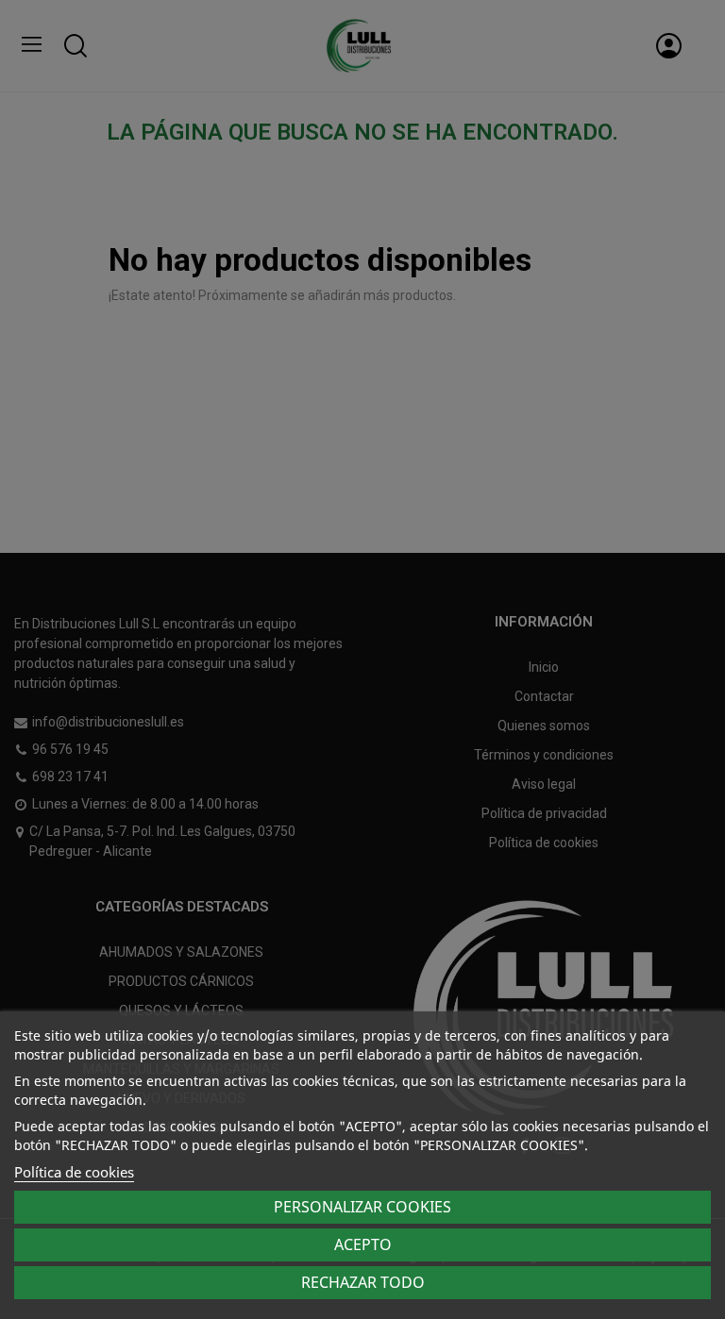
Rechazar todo (363, 1282)
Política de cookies (74, 1171)
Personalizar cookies (362, 1206)
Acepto (363, 1244)
